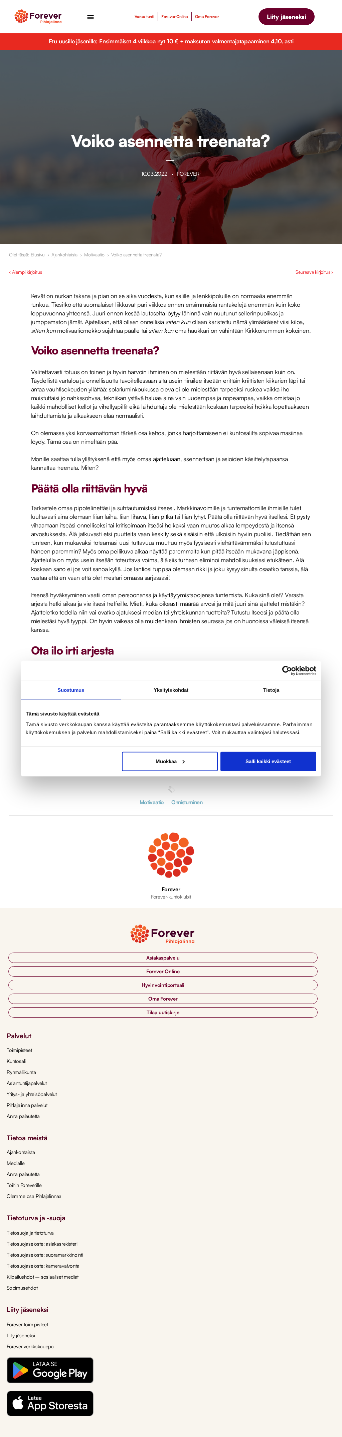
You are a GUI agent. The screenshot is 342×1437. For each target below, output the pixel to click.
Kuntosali (16, 1061)
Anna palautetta (23, 1116)
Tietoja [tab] (271, 690)
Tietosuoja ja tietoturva (30, 1233)
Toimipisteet (19, 1050)
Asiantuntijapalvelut (27, 1083)
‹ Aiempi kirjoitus (25, 272)
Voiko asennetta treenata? (136, 254)
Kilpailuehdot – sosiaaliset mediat (42, 1277)
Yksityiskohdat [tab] (171, 690)
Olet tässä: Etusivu (27, 254)
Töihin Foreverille (24, 1185)
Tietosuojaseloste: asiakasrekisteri (42, 1244)
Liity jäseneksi (21, 1335)
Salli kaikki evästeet (268, 761)
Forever (171, 889)
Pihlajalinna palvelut (27, 1105)
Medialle (15, 1163)
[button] (90, 16)
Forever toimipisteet (27, 1324)
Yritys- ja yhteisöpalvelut (32, 1094)
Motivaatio (94, 254)
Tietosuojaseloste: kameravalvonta (43, 1266)
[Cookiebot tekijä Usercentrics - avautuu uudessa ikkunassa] (287, 671)
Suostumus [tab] (70, 690)
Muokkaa (166, 761)
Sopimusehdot (22, 1288)
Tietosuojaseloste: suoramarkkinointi (45, 1255)
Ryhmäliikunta (21, 1072)
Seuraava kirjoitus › (314, 272)
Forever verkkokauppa (30, 1346)
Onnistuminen (186, 802)
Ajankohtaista (64, 254)
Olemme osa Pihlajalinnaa (34, 1196)
